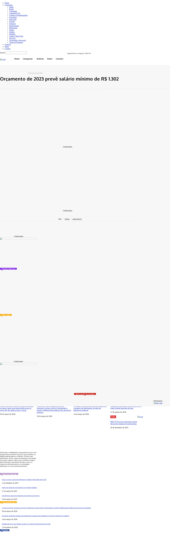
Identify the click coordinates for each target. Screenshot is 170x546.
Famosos (12, 24)
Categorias (8, 5)
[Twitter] (87, 56)
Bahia (11, 7)
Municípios (13, 28)
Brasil (11, 9)
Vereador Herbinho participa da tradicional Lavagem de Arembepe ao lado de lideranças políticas (90, 408)
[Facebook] (80, 56)
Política (12, 32)
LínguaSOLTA (14, 13)
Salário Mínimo (77, 219)
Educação (12, 19)
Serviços (12, 38)
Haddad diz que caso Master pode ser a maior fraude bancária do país (126, 407)
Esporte (12, 22)
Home (7, 3)
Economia (13, 17)
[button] (89, 60)
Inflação (67, 219)
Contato (7, 49)
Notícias (4, 73)
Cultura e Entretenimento (18, 15)
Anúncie (8, 44)
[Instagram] (83, 56)
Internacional (14, 26)
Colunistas (13, 11)
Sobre (7, 47)
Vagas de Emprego (16, 42)
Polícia (11, 30)
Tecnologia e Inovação (17, 40)
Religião (12, 34)
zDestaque (21, 73)
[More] (59, 84)
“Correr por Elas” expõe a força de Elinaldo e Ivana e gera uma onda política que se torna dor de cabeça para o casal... (16, 408)
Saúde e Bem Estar (16, 36)
